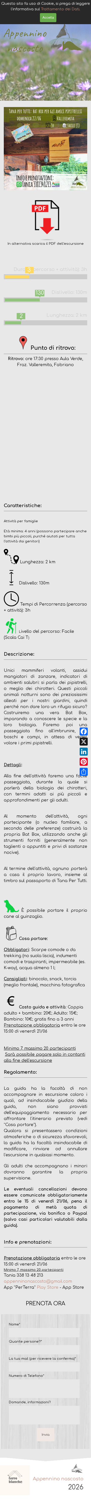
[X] (84, 742)
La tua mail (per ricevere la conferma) (42, 1358)
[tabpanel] (45, 223)
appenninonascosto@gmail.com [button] (38, 1281)
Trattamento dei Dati (60, 9)
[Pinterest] (84, 762)
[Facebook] (84, 731)
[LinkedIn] (84, 752)
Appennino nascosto (26, 40)
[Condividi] (84, 772)
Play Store (47, 1287)
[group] (15, 1480)
